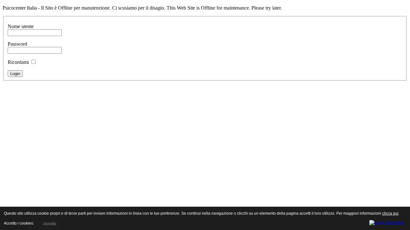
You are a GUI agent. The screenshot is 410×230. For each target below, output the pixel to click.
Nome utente (21, 26)
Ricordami (18, 62)
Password (17, 44)
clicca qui (390, 213)
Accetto (49, 223)
